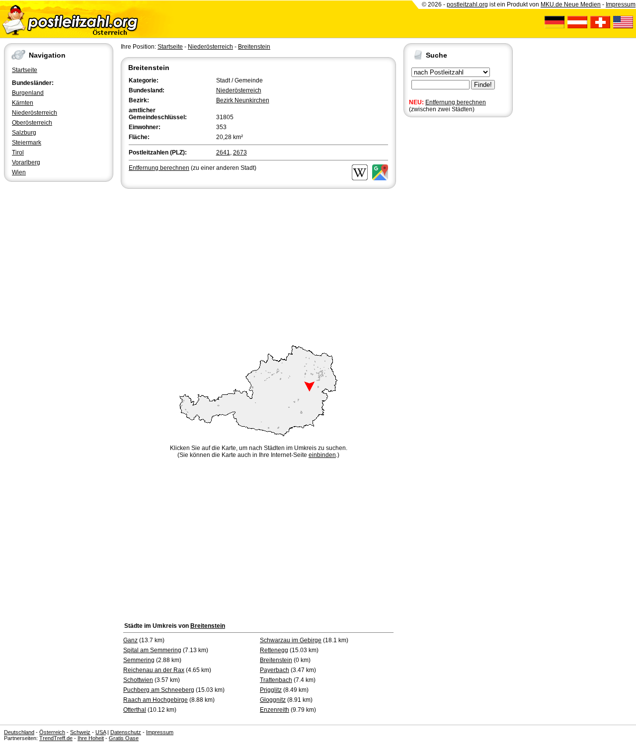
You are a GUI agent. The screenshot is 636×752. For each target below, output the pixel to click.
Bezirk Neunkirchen (242, 100)
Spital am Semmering (152, 650)
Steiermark (26, 142)
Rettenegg (274, 650)
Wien (19, 172)
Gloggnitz (273, 699)
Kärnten (22, 102)
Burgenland (28, 92)
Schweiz (80, 732)
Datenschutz (125, 732)
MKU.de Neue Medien (571, 4)
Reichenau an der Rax (153, 670)
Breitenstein (254, 46)
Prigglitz (271, 689)
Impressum (621, 4)
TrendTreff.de (56, 738)
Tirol (18, 152)
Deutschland (19, 732)
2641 (223, 152)
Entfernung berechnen (455, 102)
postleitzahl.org (467, 4)
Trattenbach (276, 680)
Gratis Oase (124, 738)
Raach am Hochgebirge (155, 699)
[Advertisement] (258, 265)
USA (100, 732)
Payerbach (274, 670)
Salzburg (24, 132)
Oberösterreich (32, 122)
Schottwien (138, 680)
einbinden (322, 454)
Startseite (24, 70)
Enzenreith (274, 709)
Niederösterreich (34, 112)
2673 (240, 152)
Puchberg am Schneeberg (158, 689)
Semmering (139, 660)
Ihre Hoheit (91, 738)
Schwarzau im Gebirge (290, 640)
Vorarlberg (26, 162)
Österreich (52, 732)
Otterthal (134, 709)
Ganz (130, 640)
